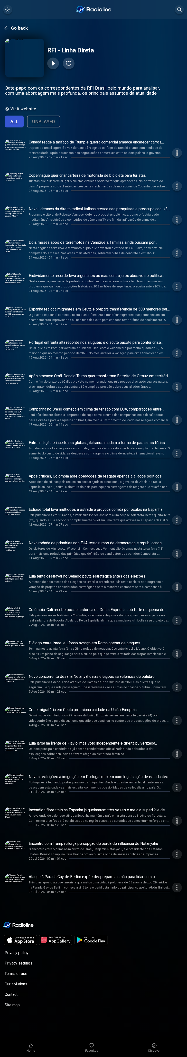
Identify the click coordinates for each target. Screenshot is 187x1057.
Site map (12, 1005)
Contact (11, 994)
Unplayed (43, 121)
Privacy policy (16, 952)
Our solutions (16, 984)
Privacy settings (18, 963)
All (14, 121)
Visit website (23, 109)
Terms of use (16, 973)
